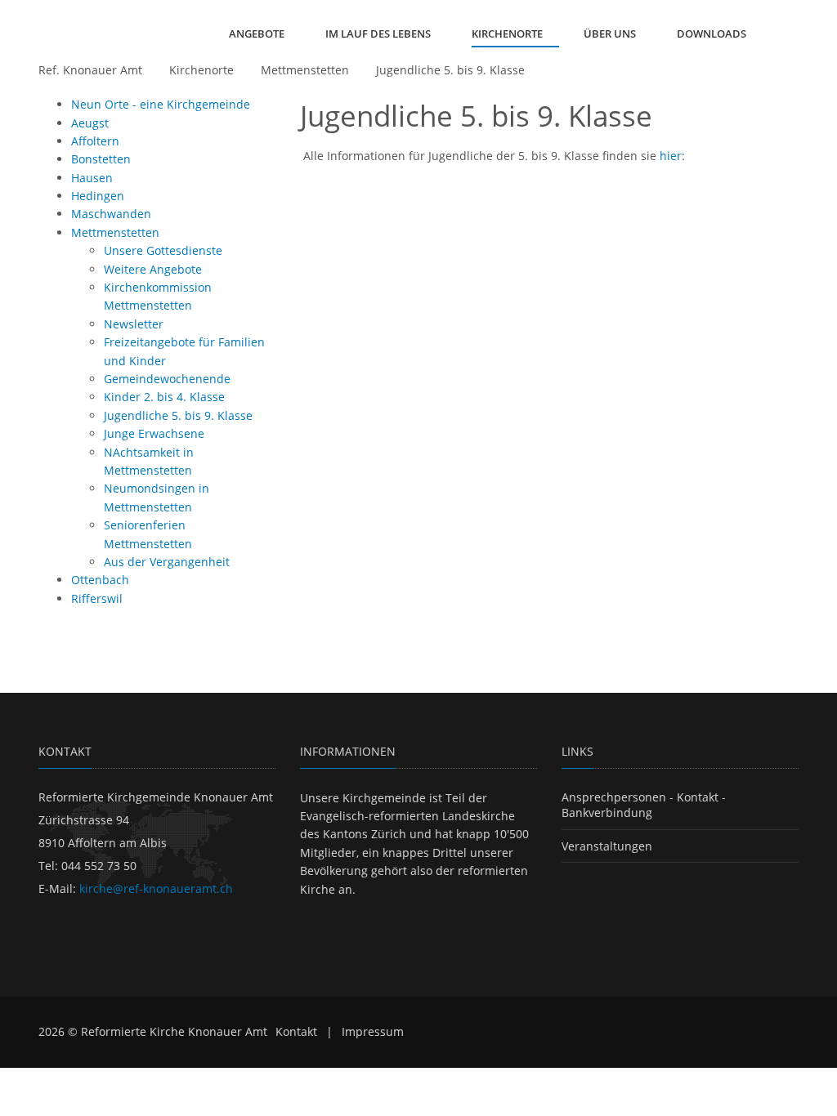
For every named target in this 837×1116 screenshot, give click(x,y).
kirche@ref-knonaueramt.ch (156, 888)
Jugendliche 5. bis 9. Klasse (450, 70)
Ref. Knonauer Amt (90, 70)
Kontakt (296, 1031)
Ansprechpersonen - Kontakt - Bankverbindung (644, 805)
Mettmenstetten (305, 70)
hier (671, 155)
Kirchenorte (201, 70)
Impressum (373, 1031)
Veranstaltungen (607, 846)
